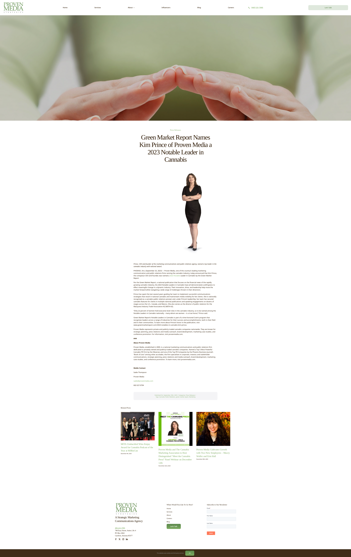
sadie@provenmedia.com (143, 381)
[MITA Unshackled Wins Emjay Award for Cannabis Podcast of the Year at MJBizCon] (138, 426)
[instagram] (123, 539)
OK (190, 553)
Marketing (192, 397)
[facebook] (116, 539)
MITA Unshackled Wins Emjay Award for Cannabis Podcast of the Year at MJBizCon (137, 447)
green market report (182, 397)
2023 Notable (175, 276)
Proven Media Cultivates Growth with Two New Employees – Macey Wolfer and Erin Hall (213, 453)
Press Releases (175, 130)
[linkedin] (127, 539)
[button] (122, 439)
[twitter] (119, 539)
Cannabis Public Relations (167, 397)
